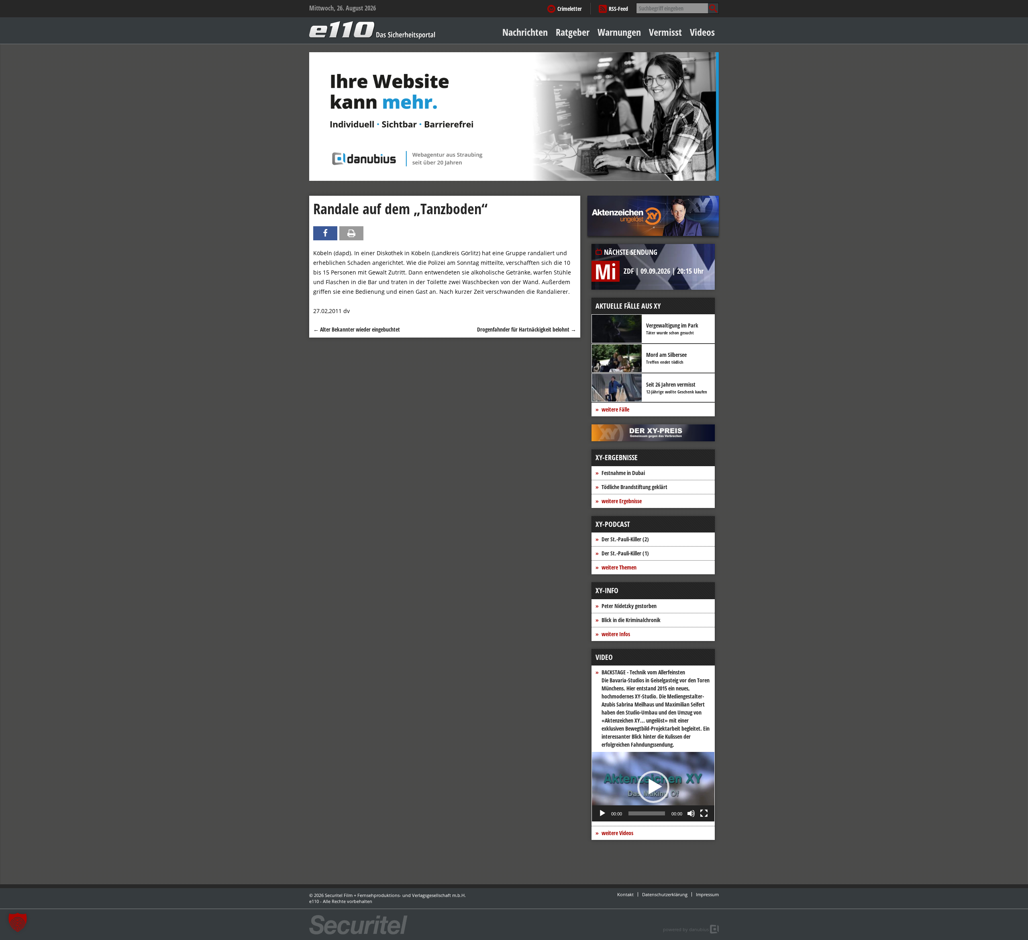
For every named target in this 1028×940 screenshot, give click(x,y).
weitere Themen (619, 567)
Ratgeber (572, 32)
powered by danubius (686, 929)
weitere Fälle (615, 409)
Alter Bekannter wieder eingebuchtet (356, 329)
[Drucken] (351, 233)
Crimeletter (569, 8)
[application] (653, 786)
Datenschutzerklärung (664, 894)
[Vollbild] (704, 813)
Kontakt (625, 894)
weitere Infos (616, 634)
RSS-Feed (618, 8)
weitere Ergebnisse (622, 501)
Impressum (707, 894)
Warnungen (619, 32)
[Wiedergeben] (602, 813)
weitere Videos (617, 833)
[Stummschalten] (691, 813)
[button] (653, 787)
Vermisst (665, 32)
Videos (702, 32)
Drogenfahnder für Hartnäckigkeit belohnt (526, 329)
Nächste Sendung (630, 252)
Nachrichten (525, 32)
